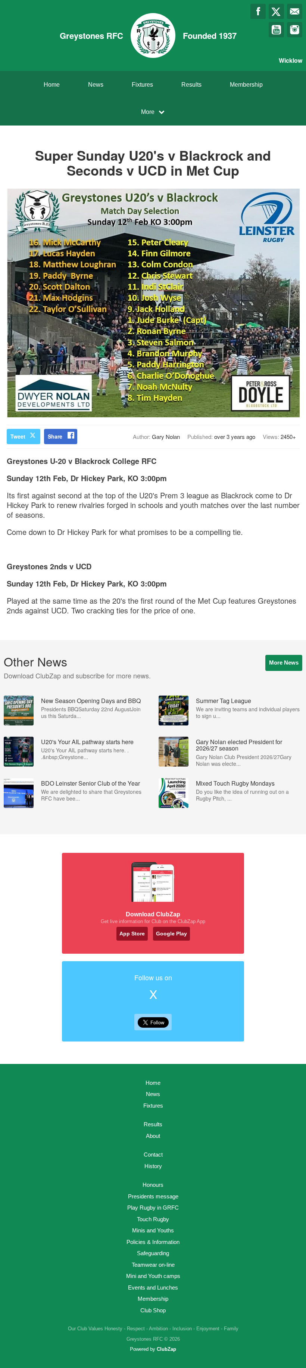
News (95, 84)
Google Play (171, 934)
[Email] (294, 11)
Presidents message (153, 1196)
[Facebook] (258, 11)
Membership (246, 84)
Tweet (17, 436)
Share (55, 436)
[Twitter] (276, 11)
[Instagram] (294, 29)
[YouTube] (276, 29)
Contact (153, 1154)
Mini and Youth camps (153, 1276)
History (153, 1166)
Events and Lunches (153, 1287)
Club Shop (153, 1310)
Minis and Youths (153, 1230)
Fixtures (142, 84)
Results (191, 84)
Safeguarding (153, 1253)
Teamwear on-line (153, 1265)
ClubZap (166, 1349)
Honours (153, 1185)
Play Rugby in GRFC (153, 1207)
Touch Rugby (153, 1219)
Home (52, 84)
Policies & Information (153, 1242)
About (153, 1136)
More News (284, 662)
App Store (132, 934)
